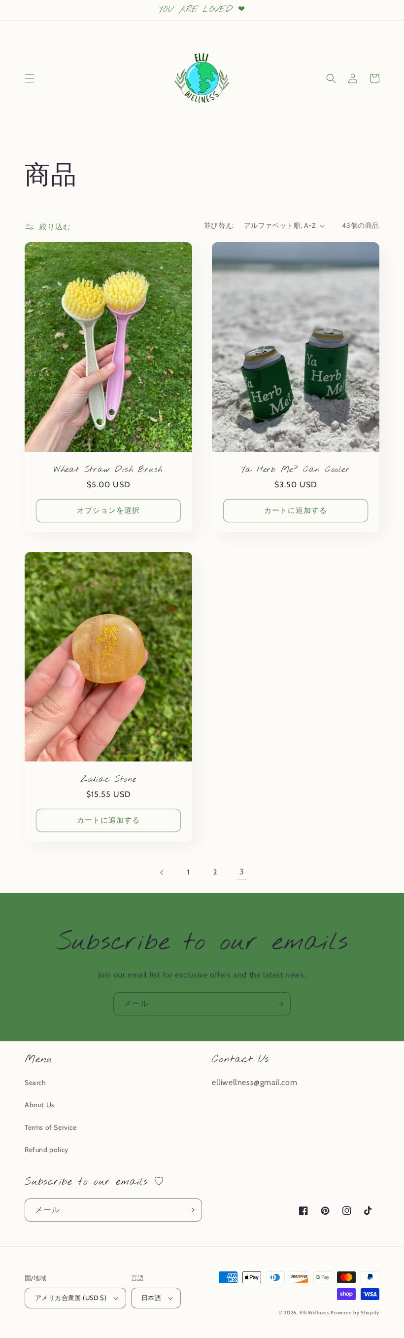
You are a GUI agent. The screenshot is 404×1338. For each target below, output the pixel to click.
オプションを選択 (108, 510)
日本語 (151, 1298)
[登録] (279, 1003)
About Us (40, 1104)
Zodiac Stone (108, 780)
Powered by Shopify (355, 1312)
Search (35, 1082)
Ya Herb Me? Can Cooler (295, 470)
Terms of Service (51, 1127)
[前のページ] (162, 872)
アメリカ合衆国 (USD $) (70, 1298)
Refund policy (46, 1149)
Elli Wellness (314, 1312)
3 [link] (241, 871)
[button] (29, 78)
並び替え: (219, 225)
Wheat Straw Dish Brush (108, 470)
